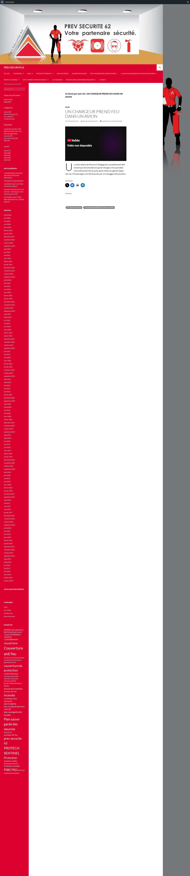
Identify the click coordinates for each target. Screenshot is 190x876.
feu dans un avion (74, 207)
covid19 (7, 674)
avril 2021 (7, 392)
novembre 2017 (9, 494)
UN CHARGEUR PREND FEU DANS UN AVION (99, 207)
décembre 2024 (9, 268)
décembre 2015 (9, 547)
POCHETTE (8, 732)
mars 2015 (7, 574)
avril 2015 (7, 571)
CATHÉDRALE (15, 635)
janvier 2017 (8, 512)
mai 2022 (7, 354)
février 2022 (8, 364)
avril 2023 (7, 327)
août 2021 (7, 379)
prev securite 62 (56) (11, 138)
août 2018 (7, 472)
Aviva (21, 630)
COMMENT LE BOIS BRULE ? (14, 181)
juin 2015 (7, 565)
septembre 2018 (9, 469)
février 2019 (8, 454)
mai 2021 (7, 389)
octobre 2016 (8, 522)
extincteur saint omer (11, 679)
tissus (17, 773)
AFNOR (7, 630)
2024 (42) (7, 155)
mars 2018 (7, 485)
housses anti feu (10, 691)
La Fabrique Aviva (10, 699)
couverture (11, 643)
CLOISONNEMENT (11, 640)
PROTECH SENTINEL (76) (12, 131)
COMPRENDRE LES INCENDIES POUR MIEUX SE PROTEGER (13, 175)
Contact (102, 80)
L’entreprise (17, 73)
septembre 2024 (9, 277)
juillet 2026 (8, 215)
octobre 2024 (8, 274)
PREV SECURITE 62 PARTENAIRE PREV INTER (80, 80)
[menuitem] (2, 2)
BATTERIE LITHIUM (16, 632)
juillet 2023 (8, 317)
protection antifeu (10, 761)
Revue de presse (63, 73)
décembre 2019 (9, 423)
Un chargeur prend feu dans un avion (92, 114)
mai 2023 (7, 323)
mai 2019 (7, 444)
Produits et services (44, 73)
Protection (10, 758)
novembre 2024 (9, 271)
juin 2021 (7, 385)
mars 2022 (7, 361)
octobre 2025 (8, 243)
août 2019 (7, 435)
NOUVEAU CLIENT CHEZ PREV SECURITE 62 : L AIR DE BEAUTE (14, 199)
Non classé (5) (8, 117)
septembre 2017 (9, 497)
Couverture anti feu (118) (12, 129)
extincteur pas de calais (11, 676)
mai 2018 (7, 478)
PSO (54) (7, 141)
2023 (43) (7, 158)
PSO (14, 770)
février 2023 (8, 333)
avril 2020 (7, 413)
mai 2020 (7, 410)
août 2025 (7, 249)
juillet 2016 (8, 528)
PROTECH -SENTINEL (10, 80)
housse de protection (13, 688)
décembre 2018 (9, 460)
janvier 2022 (8, 367)
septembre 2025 (9, 246)
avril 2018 (7, 481)
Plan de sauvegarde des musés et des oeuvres (138, 73)
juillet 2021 (8, 382)
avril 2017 (7, 506)
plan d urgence (10, 704)
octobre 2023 (8, 308)
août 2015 (7, 559)
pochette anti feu (10, 735)
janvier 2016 (8, 543)
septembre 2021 (9, 376)
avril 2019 (7, 447)
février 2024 (8, 296)
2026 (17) (7, 151)
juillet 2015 (8, 562)
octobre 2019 (8, 429)
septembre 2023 (9, 311)
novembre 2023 (9, 305)
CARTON (7, 635)
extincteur (14, 674)
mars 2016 (7, 537)
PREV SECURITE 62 (14, 67)
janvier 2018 (8, 491)
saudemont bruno (9, 773)
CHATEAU (8, 637)
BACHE (7, 632)
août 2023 (7, 314)
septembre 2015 (9, 556)
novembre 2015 (9, 550)
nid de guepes (8, 701)
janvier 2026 (8, 234)
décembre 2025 (9, 237)
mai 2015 (7, 568)
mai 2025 (7, 255)
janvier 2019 (8, 457)
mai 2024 (7, 286)
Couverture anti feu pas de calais (14, 658)
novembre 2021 (9, 370)
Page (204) (7, 102)
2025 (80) (7, 153)
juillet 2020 (8, 407)
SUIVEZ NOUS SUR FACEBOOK (14, 589)
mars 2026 (7, 227)
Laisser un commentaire (112, 121)
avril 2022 (7, 358)
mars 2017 (7, 509)
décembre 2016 (9, 516)
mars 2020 (7, 416)
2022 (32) (7, 160)
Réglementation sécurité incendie (103, 73)
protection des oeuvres (11, 763)
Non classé (7, 610)
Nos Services (8, 613)
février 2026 (8, 230)
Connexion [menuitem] (9, 2)
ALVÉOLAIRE (14, 630)
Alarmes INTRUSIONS (79, 73)
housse (6, 686)
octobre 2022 (8, 345)
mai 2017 (7, 503)
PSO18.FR (21, 770)
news (29, 73)
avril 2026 (7, 224)
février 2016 (8, 540)
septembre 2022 (9, 348)
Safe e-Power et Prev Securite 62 (35, 80)
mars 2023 (7, 330)
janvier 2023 (8, 336)
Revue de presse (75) (11, 114)
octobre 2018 (8, 466)
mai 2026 (7, 221)
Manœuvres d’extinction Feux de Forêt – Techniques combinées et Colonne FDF (14, 191)
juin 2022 (7, 351)
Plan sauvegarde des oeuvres (12, 724)
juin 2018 (7, 475)
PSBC (7, 770)
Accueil (7, 73)
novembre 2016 (9, 519)
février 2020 (8, 420)
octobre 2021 (8, 373)
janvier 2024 (8, 299)
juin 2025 (7, 252)
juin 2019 (7, 441)
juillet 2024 (8, 280)
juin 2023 (7, 320)
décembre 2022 (9, 339)
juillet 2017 (8, 500)
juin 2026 (7, 218)
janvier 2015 (8, 578)
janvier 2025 (8, 265)
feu (15, 681)
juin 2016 (7, 531)
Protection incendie (12, 766)
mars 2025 (7, 258)
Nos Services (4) (9, 119)
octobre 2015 (8, 553)
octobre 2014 (8, 581)
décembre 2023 (9, 302)
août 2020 (7, 404)
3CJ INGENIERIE (57, 80)
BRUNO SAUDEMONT (90, 121)
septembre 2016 (9, 525)
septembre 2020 (9, 401)
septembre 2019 (9, 432)
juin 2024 (7, 283)
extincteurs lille (9, 681)
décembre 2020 (9, 398)
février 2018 (8, 488)
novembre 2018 (9, 463)
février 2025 (8, 261)
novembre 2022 (9, 342)
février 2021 (8, 395)
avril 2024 (7, 289)
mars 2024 (7, 292)
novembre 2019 (9, 426)
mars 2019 (7, 450)
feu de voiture (9, 683)
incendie (9, 695)
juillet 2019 (8, 438)
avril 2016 (7, 534)
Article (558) (8, 99)
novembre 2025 (9, 240)
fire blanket (17, 683)
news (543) (7, 112)
